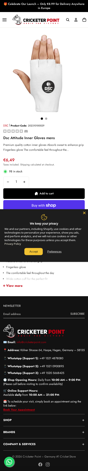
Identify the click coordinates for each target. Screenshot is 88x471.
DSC (5, 125)
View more (14, 286)
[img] (13, 131)
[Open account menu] (75, 19)
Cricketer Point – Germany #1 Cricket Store (49, 456)
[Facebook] (40, 464)
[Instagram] (47, 464)
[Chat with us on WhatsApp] (9, 462)
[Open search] (67, 19)
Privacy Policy (13, 244)
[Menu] (4, 19)
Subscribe (77, 314)
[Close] (84, 213)
